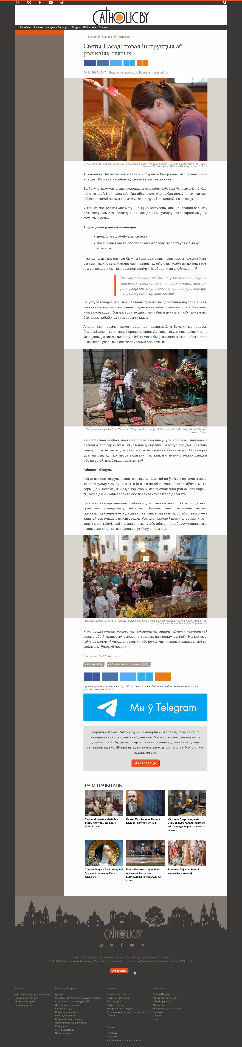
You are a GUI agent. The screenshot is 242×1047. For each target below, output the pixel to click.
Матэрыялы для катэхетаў (167, 1008)
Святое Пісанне (161, 994)
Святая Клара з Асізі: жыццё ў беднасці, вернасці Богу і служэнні (104, 873)
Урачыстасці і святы (117, 994)
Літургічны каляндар (118, 998)
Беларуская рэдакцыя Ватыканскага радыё (138, 72)
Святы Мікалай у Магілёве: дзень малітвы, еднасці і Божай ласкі (102, 823)
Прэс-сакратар (63, 1033)
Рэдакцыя (112, 1033)
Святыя (111, 1015)
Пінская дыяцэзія (24, 1005)
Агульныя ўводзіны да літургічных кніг (127, 1012)
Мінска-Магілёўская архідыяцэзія (32, 994)
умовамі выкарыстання (98, 689)
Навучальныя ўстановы (67, 1005)
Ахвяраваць (145, 763)
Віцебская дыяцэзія (25, 1001)
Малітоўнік (158, 1005)
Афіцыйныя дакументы (165, 998)
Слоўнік (157, 1015)
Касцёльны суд (63, 1008)
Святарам (158, 1012)
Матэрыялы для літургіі (119, 1008)
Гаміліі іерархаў (161, 1001)
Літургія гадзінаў (116, 1005)
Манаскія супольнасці (67, 1012)
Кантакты (112, 1036)
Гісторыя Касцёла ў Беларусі (71, 1022)
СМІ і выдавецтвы (64, 1029)
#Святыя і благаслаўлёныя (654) (129, 664)
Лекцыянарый (114, 1001)
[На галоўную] (121, 15)
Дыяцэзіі (59, 994)
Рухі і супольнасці (65, 1015)
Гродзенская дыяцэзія (26, 998)
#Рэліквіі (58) (94, 664)
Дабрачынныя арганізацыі (69, 1019)
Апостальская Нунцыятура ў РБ (72, 1001)
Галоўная (25, 27)
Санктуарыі (61, 1026)
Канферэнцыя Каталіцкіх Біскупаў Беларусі (78, 998)
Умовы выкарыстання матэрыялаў (125, 1040)
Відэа (156, 1019)
